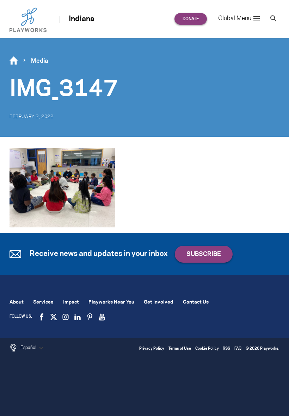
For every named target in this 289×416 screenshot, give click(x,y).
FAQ (237, 348)
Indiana (81, 19)
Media (39, 61)
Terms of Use (179, 348)
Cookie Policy (207, 348)
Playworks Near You (111, 302)
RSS (226, 348)
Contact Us (196, 302)
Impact (71, 302)
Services (43, 302)
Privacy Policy (151, 348)
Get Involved (158, 302)
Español (28, 347)
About (17, 302)
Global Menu (234, 18)
